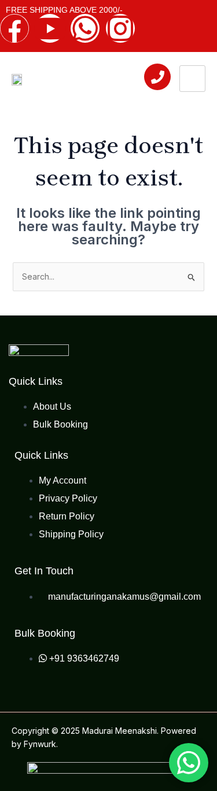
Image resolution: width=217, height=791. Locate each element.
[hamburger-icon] (192, 78)
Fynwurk (40, 744)
